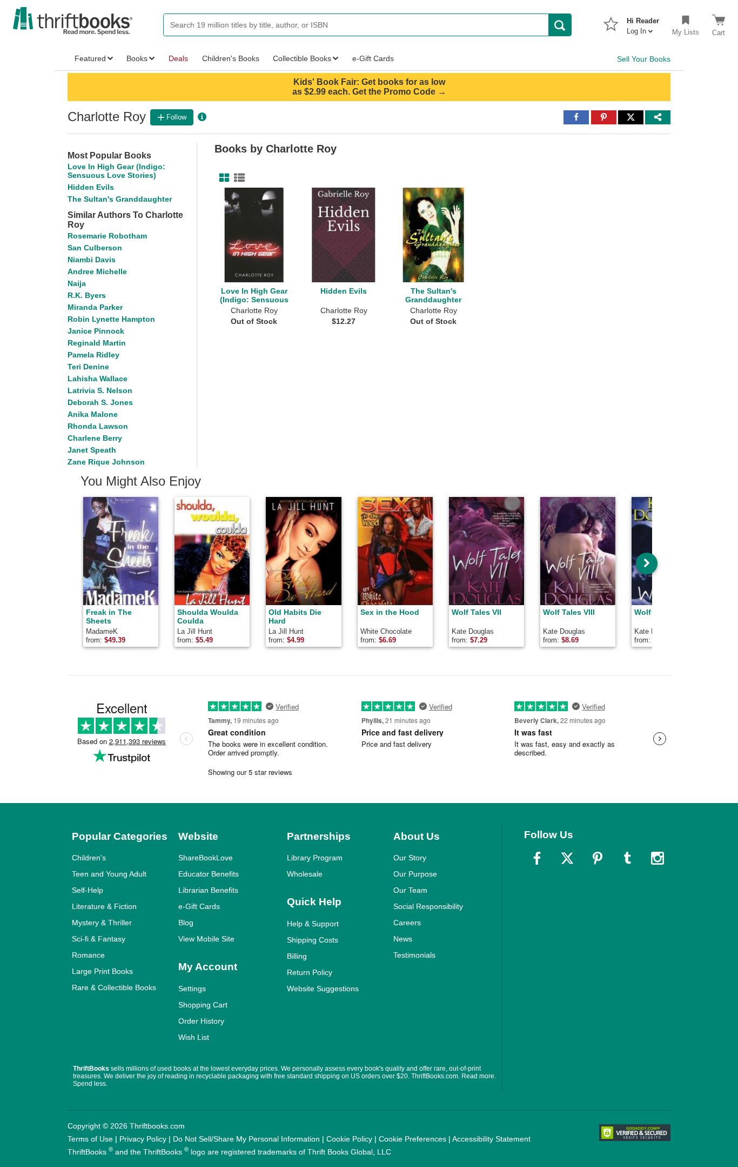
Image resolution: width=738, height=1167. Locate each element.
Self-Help (87, 890)
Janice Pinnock (96, 331)
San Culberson (95, 247)
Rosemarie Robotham (107, 235)
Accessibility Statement (491, 1139)
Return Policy (309, 972)
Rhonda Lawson (98, 426)
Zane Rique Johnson (106, 461)
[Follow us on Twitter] (567, 858)
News (402, 938)
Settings (192, 988)
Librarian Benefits (208, 890)
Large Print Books (102, 971)
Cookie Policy (349, 1139)
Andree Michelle (97, 271)
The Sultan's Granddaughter (120, 199)
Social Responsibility (428, 906)
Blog (185, 922)
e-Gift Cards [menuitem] (373, 58)
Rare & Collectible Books (114, 987)
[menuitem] (643, 22)
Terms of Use (90, 1139)
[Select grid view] (222, 178)
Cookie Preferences (412, 1139)
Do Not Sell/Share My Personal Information (246, 1139)
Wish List (193, 1037)
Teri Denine (88, 366)
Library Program (315, 857)
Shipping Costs (312, 940)
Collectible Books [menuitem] (302, 58)
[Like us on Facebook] (537, 858)
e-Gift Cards (199, 906)
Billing (297, 956)
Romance (88, 955)
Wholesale (305, 874)
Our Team (410, 890)
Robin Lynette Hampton (111, 319)
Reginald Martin (97, 343)
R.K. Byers (87, 295)
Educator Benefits (208, 874)
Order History (201, 1021)
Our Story (409, 857)
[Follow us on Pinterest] (597, 858)
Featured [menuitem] (90, 58)
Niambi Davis (92, 259)
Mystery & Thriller (102, 922)
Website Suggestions (323, 988)
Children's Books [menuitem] (230, 58)
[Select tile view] (237, 178)
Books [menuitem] (136, 58)
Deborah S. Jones (100, 402)
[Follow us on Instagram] (657, 858)
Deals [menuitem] (178, 58)
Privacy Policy (142, 1139)
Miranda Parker (95, 307)
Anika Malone (93, 414)
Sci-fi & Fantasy (98, 938)
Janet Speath (92, 450)
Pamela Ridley (93, 354)
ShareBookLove (205, 857)
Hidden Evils (91, 187)
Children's (89, 857)
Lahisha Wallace (98, 378)
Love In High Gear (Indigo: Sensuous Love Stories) (116, 171)
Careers (407, 922)
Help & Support (313, 923)
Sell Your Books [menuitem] (643, 59)
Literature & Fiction (104, 906)
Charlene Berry (95, 438)
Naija (77, 283)
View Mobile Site (206, 938)
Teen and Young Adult (109, 874)
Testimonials (414, 955)
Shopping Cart (202, 1004)
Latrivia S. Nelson (100, 390)
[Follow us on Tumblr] (627, 858)
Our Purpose (415, 874)
